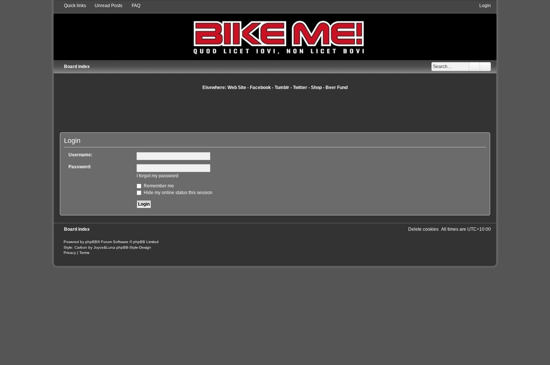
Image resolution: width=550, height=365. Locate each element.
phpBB (91, 242)
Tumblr (282, 87)
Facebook (260, 87)
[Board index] (275, 31)
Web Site (236, 87)
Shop (316, 87)
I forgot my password (157, 175)
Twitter (300, 87)
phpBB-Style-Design (133, 247)
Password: (79, 166)
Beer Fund (337, 87)
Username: (80, 154)
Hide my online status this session (178, 192)
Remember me (158, 185)
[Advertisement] (275, 111)
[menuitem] (105, 5)
